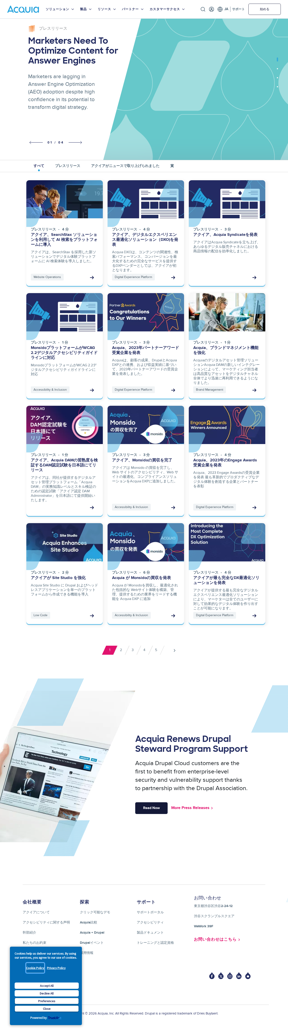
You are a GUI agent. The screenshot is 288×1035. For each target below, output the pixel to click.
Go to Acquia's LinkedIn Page (239, 975)
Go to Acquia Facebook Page (212, 975)
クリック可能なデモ (95, 912)
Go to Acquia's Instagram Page (230, 975)
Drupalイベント (92, 943)
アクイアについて (36, 912)
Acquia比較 (88, 922)
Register (211, 9)
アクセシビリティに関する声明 (46, 922)
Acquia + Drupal (92, 932)
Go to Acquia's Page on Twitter (221, 975)
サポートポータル (150, 912)
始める (264, 9)
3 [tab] (277, 79)
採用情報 (86, 953)
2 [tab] (277, 70)
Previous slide (35, 143)
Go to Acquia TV (248, 975)
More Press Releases (190, 807)
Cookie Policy (35, 968)
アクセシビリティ (150, 922)
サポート (238, 9)
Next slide (75, 142)
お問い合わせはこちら (215, 939)
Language (222, 9)
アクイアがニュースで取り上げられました (125, 166)
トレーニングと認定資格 (155, 943)
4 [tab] (277, 88)
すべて (39, 166)
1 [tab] (277, 61)
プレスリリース (67, 166)
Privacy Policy (56, 968)
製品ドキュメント (150, 932)
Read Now (151, 808)
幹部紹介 (29, 932)
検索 (203, 9)
